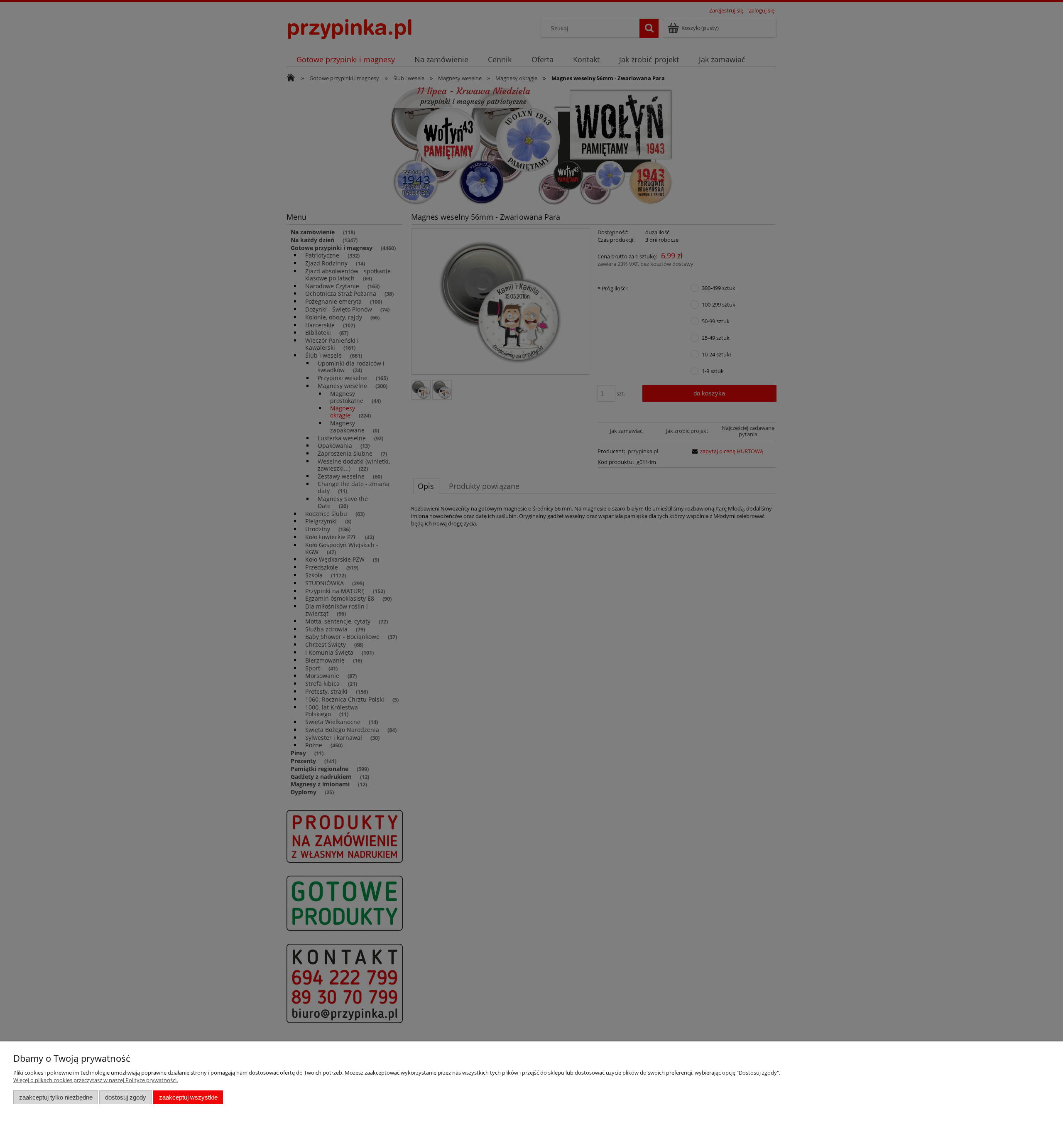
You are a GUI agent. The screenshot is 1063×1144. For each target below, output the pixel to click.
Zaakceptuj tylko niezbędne (56, 1097)
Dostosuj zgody (125, 1097)
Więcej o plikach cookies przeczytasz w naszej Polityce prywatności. (95, 1080)
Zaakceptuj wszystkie (188, 1097)
